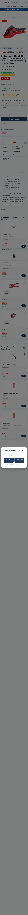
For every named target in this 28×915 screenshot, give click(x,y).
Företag (8, 460)
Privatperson (19, 460)
